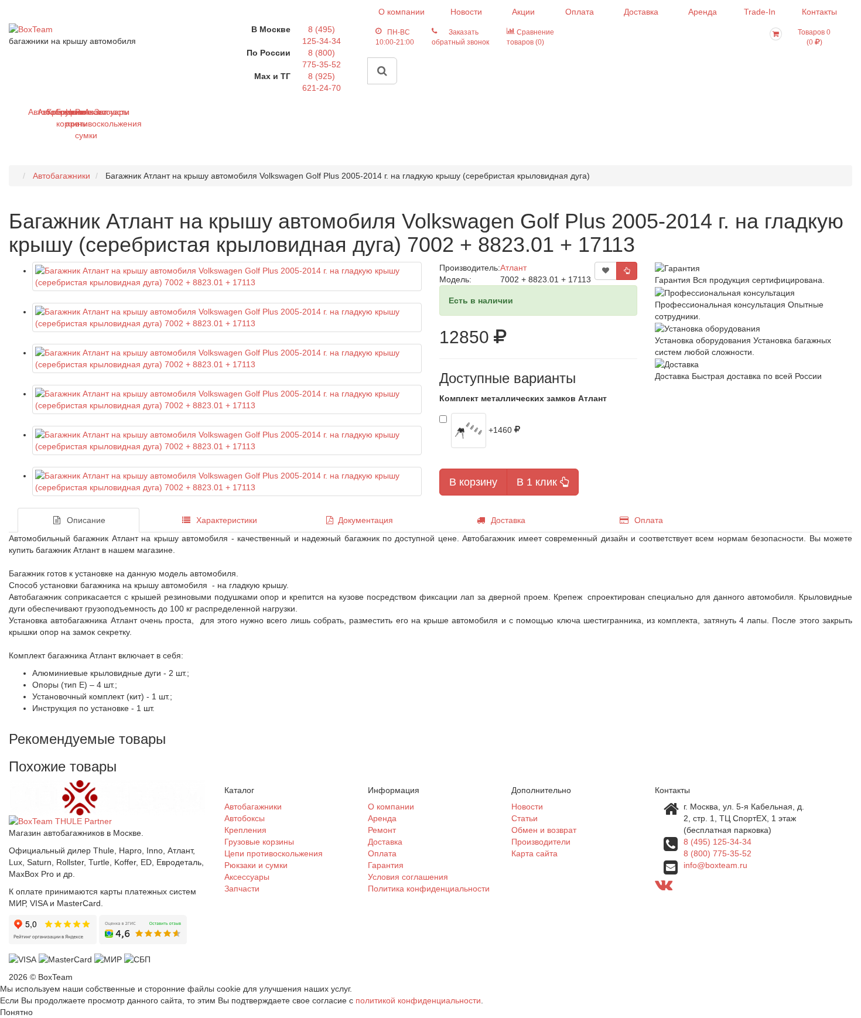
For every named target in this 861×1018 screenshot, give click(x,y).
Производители (540, 841)
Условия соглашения (408, 877)
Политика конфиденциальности (429, 888)
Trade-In (759, 11)
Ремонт (382, 830)
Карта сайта (534, 853)
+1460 (501, 429)
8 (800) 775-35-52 (717, 853)
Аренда (702, 11)
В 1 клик (538, 482)
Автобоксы (41, 112)
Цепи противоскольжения (70, 117)
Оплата (579, 11)
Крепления (51, 112)
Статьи (524, 818)
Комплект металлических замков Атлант (523, 398)
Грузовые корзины (60, 117)
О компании (401, 11)
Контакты (819, 11)
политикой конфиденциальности (418, 1000)
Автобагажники (32, 112)
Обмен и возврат (543, 830)
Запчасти (98, 112)
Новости (466, 11)
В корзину (473, 482)
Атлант (513, 267)
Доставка (641, 11)
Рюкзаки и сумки (79, 123)
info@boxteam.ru (715, 865)
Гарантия (386, 865)
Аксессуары (88, 112)
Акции (523, 11)
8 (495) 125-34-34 (717, 841)
